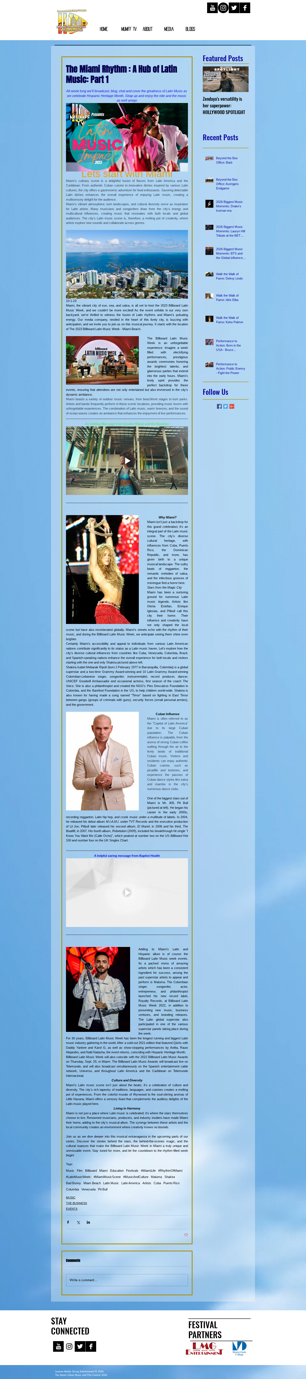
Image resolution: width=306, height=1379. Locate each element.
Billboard (91, 1170)
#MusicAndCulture (135, 1177)
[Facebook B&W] (245, 7)
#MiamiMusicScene (107, 1177)
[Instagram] (223, 7)
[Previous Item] (209, 79)
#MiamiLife (148, 1170)
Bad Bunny (73, 1183)
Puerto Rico (171, 1183)
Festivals (132, 1170)
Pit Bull (102, 1189)
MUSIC (70, 1197)
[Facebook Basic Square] (219, 406)
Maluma (156, 1177)
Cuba (157, 1183)
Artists (146, 1183)
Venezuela (88, 1189)
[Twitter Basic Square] (225, 406)
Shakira (169, 1177)
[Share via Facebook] (68, 1222)
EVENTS (71, 1208)
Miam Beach (92, 1183)
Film (80, 1170)
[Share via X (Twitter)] (78, 1222)
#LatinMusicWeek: (78, 1177)
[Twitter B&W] (234, 7)
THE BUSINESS (76, 1203)
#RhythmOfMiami (170, 1170)
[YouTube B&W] (212, 7)
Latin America (130, 1183)
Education (117, 1170)
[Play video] (127, 460)
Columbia (72, 1189)
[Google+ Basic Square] (231, 406)
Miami (103, 1170)
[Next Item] (242, 79)
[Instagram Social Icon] (69, 1346)
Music (70, 1170)
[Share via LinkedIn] (88, 1222)
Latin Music (111, 1183)
